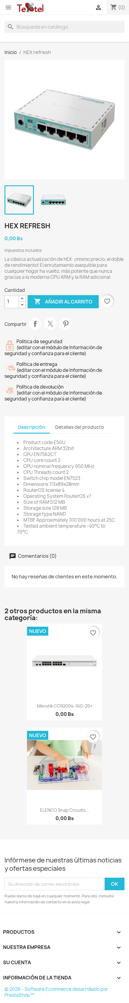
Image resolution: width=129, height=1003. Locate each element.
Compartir (35, 324)
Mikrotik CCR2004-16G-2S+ (64, 706)
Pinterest (66, 324)
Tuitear (50, 324)
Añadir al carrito (63, 301)
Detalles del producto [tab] (79, 427)
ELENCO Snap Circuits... (64, 810)
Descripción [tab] (31, 427)
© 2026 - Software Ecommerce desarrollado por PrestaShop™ (56, 992)
